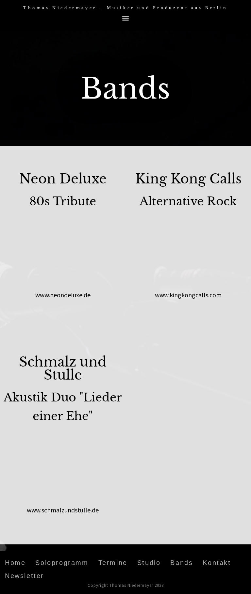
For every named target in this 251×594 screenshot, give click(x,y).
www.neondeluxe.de (63, 295)
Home (15, 562)
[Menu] (125, 18)
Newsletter (24, 575)
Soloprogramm (61, 562)
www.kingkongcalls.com (188, 295)
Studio (149, 562)
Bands (181, 562)
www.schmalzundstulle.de (63, 510)
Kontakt (217, 562)
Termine (112, 562)
